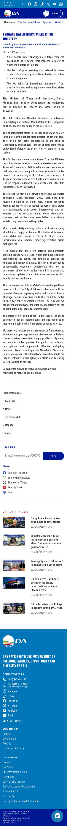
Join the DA (9, 796)
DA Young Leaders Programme (19, 786)
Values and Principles (14, 748)
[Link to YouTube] (54, 4)
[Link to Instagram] (35, 4)
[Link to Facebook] (29, 4)
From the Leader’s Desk (29, 22)
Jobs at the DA (10, 791)
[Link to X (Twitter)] (48, 4)
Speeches (47, 22)
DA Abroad (8, 776)
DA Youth (8, 767)
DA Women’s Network (14, 781)
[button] (32, 473)
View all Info (12, 721)
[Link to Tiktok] (42, 4)
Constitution (9, 738)
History (6, 733)
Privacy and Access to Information (21, 801)
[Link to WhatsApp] (61, 4)
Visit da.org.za (8, 3)
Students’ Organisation (15, 771)
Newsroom (9, 22)
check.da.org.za (33, 372)
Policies (7, 743)
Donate (6, 762)
